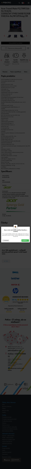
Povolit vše (24, 240)
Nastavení (6, 240)
